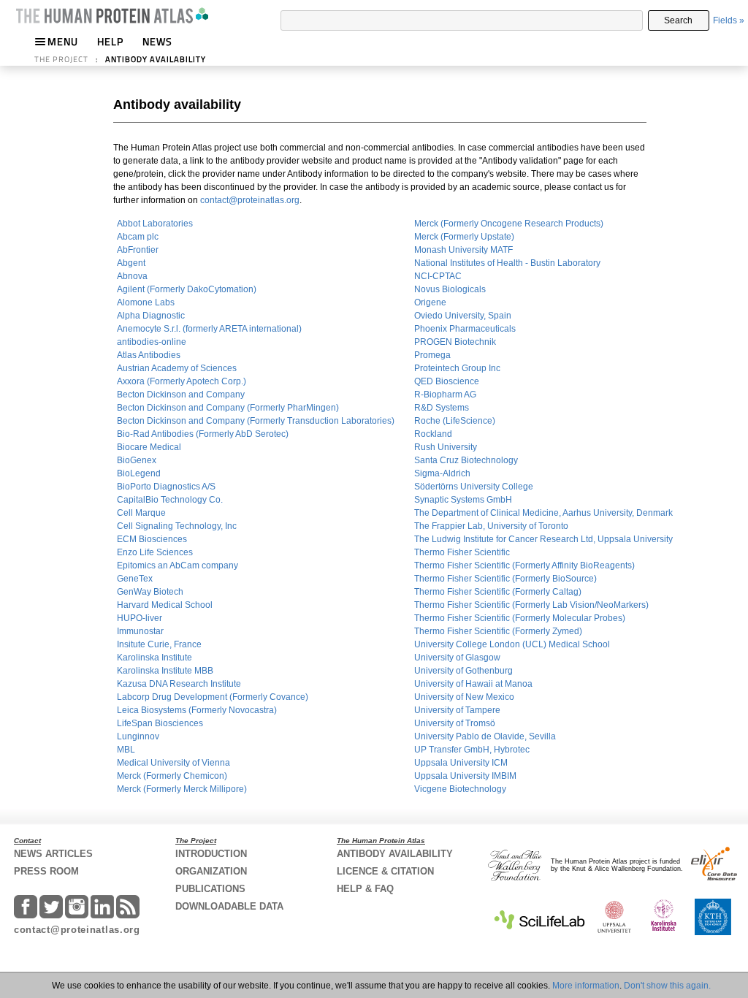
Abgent (131, 263)
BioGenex (136, 460)
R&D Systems (441, 408)
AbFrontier (138, 250)
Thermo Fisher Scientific (462, 552)
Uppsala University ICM (461, 763)
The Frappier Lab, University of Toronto (491, 526)
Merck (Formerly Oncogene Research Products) (508, 223)
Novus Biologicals (450, 289)
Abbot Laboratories (155, 223)
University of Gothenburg (463, 671)
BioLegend (139, 473)
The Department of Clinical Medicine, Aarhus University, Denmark (543, 513)
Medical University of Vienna (173, 763)
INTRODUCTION (211, 853)
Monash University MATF (463, 250)
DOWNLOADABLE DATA (229, 906)
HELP (110, 41)
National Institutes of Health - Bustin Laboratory (507, 263)
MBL (126, 749)
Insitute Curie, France (159, 644)
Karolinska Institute (154, 657)
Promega (432, 355)
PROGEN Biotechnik (455, 342)
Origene (430, 302)
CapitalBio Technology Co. (170, 500)
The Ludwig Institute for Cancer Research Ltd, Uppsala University (543, 539)
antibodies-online (151, 342)
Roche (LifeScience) (454, 421)
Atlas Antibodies (148, 355)
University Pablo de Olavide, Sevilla (485, 736)
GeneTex (135, 579)
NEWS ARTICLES (53, 853)
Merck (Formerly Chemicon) (172, 776)
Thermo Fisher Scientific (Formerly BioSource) (505, 579)
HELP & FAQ (365, 888)
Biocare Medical (149, 447)
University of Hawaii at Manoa (473, 684)
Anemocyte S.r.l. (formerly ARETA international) (209, 329)
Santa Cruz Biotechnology (466, 460)
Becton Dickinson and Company (181, 394)
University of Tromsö (454, 723)
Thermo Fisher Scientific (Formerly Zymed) (498, 631)
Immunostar (140, 631)
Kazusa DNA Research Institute (179, 684)
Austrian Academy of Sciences (177, 368)
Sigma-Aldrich (442, 473)
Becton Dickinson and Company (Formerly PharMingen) (228, 408)
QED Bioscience (446, 381)
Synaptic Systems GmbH (463, 500)
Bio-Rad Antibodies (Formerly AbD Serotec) (203, 434)
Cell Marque (141, 513)
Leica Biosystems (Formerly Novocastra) (197, 710)
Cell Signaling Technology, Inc (177, 526)
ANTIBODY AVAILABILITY (155, 59)
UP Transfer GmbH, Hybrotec (472, 749)
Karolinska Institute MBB (165, 671)
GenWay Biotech (150, 592)
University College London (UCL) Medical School (512, 644)
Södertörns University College (473, 486)
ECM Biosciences (152, 539)
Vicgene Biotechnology (460, 789)
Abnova (132, 276)
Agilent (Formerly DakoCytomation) (186, 289)
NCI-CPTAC (438, 276)
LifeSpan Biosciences (160, 723)
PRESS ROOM (46, 871)
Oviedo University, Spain (462, 316)
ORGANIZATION (211, 871)
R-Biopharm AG (445, 394)
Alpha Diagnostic (151, 316)
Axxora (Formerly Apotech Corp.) (181, 381)
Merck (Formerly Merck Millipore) (182, 789)
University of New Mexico (464, 697)
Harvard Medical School (165, 605)
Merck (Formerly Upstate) (464, 237)
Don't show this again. (667, 985)
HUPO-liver (139, 618)
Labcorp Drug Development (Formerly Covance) (212, 697)
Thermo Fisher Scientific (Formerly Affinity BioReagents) (524, 565)
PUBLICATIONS (210, 888)
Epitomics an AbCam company (177, 565)
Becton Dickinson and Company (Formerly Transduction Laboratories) (255, 421)
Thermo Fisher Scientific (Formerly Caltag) (497, 592)
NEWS (157, 41)
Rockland (433, 434)
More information (585, 985)
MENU (62, 41)
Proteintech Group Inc (457, 368)
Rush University (445, 447)
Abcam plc (138, 237)
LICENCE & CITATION (385, 871)
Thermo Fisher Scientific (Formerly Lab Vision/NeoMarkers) (531, 605)
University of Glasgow (457, 657)
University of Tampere (457, 710)
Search (678, 20)
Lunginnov (138, 736)
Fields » (728, 20)
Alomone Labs (146, 302)
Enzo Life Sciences (155, 552)
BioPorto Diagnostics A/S (166, 486)
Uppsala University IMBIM (465, 776)
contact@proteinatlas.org (249, 200)
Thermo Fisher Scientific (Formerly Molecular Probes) (519, 618)
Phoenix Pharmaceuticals (465, 329)
